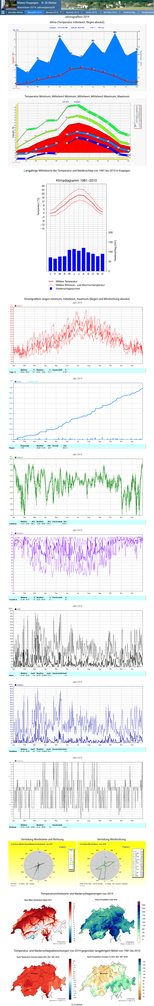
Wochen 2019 (72, 12)
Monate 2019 (52, 12)
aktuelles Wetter (15, 12)
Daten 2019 (91, 12)
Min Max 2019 (110, 12)
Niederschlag (129, 12)
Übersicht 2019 (34, 12)
